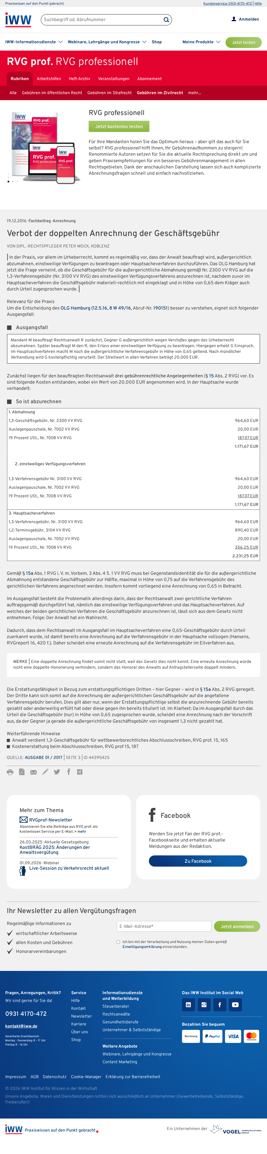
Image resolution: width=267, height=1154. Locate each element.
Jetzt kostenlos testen (119, 127)
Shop (157, 42)
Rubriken (20, 79)
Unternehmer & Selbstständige (131, 1030)
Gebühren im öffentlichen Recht (52, 93)
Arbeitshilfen (49, 79)
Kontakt (78, 1008)
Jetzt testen (243, 42)
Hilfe (258, 4)
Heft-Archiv (79, 79)
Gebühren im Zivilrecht (160, 93)
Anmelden (249, 19)
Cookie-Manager (86, 1077)
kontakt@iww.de (21, 1026)
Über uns (79, 1032)
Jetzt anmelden (237, 927)
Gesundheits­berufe (120, 1022)
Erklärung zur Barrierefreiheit (133, 1077)
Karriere (78, 1024)
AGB (35, 1077)
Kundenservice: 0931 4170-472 (227, 4)
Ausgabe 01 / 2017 (44, 757)
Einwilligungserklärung (142, 947)
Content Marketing (119, 1062)
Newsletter (81, 1016)
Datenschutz (54, 1077)
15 (211, 376)
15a (29, 574)
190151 (160, 308)
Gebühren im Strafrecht (109, 93)
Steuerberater (115, 1006)
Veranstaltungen (113, 79)
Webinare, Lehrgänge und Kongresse (137, 1054)
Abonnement (149, 79)
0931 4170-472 (26, 1014)
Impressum (15, 1077)
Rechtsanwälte (116, 1014)
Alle (13, 93)
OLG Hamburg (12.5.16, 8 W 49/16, (96, 308)
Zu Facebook (198, 862)
